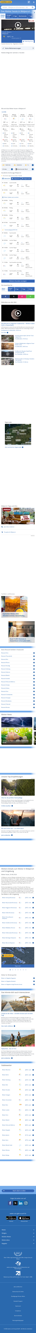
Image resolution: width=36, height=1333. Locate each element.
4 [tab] (18, 970)
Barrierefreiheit (18, 1315)
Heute (3, 16)
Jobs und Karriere (18, 1286)
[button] (18, 280)
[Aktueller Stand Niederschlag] (18, 435)
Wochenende (23, 16)
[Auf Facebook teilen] (5, 296)
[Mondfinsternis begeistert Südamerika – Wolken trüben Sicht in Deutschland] (18, 313)
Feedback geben (16, 38)
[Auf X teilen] (14, 296)
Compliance (18, 1311)
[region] (18, 197)
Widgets (4, 1233)
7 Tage (30, 16)
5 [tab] (20, 970)
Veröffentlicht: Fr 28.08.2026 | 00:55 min (11, 330)
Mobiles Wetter (6, 1236)
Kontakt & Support (18, 1301)
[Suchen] (32, 7)
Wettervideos (6, 1240)
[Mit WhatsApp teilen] (30, 296)
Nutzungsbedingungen (18, 1320)
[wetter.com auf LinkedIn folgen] (20, 1203)
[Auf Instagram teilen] (22, 296)
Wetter (4, 1230)
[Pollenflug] (29, 2)
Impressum (18, 1306)
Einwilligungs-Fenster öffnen (18, 1296)
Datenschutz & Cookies (18, 1291)
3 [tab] (15, 970)
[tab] (6, 178)
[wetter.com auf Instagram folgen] (26, 1203)
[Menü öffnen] (33, 2)
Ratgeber (4, 1243)
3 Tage (15, 16)
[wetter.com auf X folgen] (15, 1203)
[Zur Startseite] (7, 1)
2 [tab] (13, 970)
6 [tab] (23, 970)
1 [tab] (10, 970)
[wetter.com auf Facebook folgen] (10, 1203)
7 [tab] (26, 970)
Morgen (8, 16)
